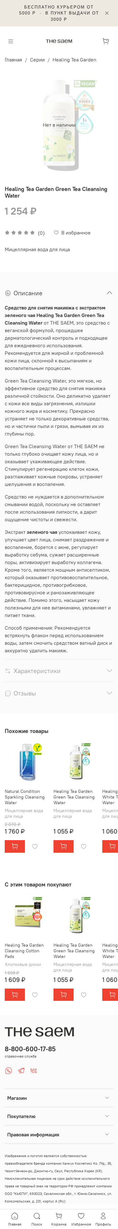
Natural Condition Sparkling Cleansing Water (25, 796)
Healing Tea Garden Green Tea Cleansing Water (74, 796)
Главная (13, 59)
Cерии (37, 59)
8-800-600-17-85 (30, 1049)
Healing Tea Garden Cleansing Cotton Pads (24, 950)
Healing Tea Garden (74, 59)
